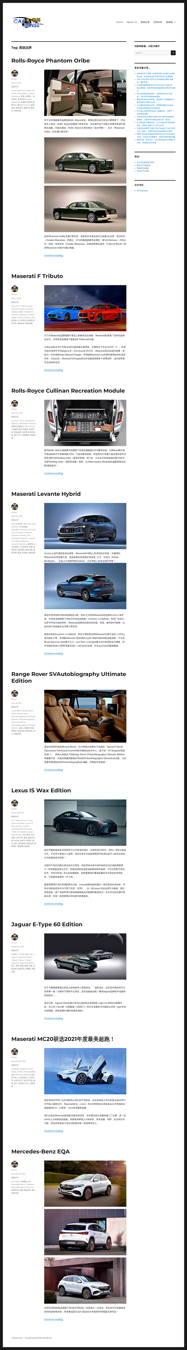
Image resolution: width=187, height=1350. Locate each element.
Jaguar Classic (24, 960)
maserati (15, 538)
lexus (30, 820)
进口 (16, 843)
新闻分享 (145, 22)
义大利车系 (22, 320)
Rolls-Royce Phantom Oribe (50, 60)
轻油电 (24, 552)
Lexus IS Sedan (18, 823)
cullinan (15, 420)
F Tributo (23, 306)
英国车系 (19, 108)
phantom (21, 90)
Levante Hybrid (18, 535)
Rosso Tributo (17, 317)
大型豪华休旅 (16, 429)
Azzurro (14, 306)
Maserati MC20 (26, 1069)
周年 (17, 966)
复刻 (22, 966)
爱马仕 (14, 105)
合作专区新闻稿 (143, 162)
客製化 (24, 102)
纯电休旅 (27, 1190)
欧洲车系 (30, 102)
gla (29, 1181)
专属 (22, 96)
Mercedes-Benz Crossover (22, 1184)
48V (25, 524)
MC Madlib (21, 832)
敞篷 (26, 966)
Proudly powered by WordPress (38, 1338)
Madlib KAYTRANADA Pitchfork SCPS (21, 829)
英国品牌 (17, 432)
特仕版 (16, 840)
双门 (13, 966)
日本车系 (19, 837)
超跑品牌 (21, 323)
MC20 (13, 1072)
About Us (132, 22)
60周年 (14, 954)
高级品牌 (17, 111)
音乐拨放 (21, 843)
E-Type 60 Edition (24, 957)
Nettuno (19, 1075)
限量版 (28, 969)
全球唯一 (28, 96)
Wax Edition (16, 835)
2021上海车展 (16, 524)
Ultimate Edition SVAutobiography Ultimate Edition (23, 725)
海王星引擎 (28, 1080)
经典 (30, 966)
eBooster (15, 529)
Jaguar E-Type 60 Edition (47, 924)
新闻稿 (169, 22)
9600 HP (28, 954)
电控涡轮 (21, 550)
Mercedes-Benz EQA (40, 1151)
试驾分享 (157, 22)
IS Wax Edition (20, 820)
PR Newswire (142, 191)
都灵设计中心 (23, 1083)
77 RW (21, 954)
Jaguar (14, 960)
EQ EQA (14, 1181)
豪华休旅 (29, 550)
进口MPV (18, 435)
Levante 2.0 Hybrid (23, 532)
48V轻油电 (22, 527)
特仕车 (14, 323)
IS (12, 820)
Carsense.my (16, 1338)
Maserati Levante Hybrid (46, 493)
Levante (29, 309)
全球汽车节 (18, 1080)
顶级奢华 (26, 435)
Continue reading (53, 255)
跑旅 (19, 552)
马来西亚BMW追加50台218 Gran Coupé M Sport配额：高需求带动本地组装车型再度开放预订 (156, 88)
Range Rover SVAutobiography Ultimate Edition (23, 716)
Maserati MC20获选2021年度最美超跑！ (63, 1039)
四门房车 (26, 835)
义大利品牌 (22, 1077)
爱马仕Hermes (24, 105)
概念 (25, 837)
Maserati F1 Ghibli (26, 315)
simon (14, 79)
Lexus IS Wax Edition (41, 790)
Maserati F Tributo (37, 276)
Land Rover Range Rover (22, 711)
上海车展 (29, 544)
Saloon (30, 832)
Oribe (13, 90)
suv (32, 1187)
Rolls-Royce (22, 93)
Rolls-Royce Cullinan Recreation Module (68, 390)
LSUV (22, 420)
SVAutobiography (26, 719)
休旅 (31, 547)
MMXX (20, 1072)
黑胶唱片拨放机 (24, 846)
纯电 (21, 1190)
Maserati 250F (17, 312)
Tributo (27, 317)
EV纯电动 (23, 1181)
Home (119, 22)
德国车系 (14, 1190)
